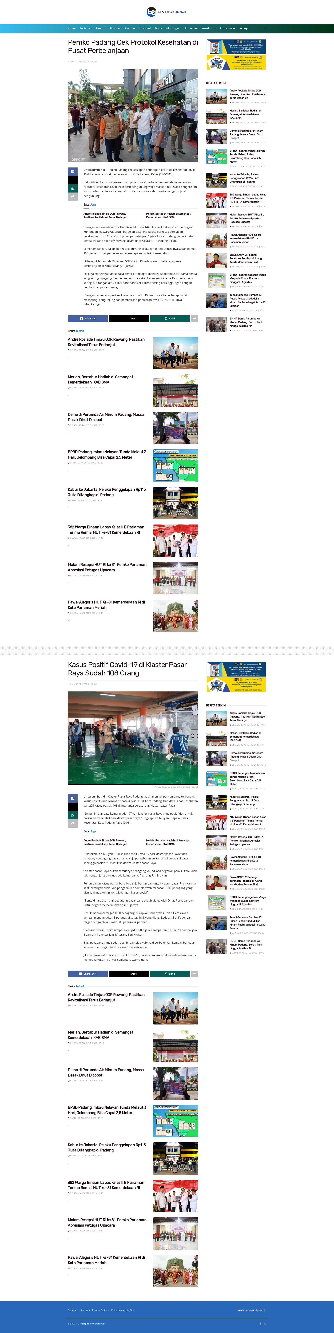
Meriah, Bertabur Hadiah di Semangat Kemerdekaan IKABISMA (245, 114)
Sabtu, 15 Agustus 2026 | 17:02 (247, 310)
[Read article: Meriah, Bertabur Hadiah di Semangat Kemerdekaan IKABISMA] (175, 390)
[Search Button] (265, 28)
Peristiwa (85, 28)
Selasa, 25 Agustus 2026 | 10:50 (86, 425)
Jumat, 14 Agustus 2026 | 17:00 (247, 330)
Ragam (130, 28)
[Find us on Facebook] (260, 1324)
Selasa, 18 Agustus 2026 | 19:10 (86, 613)
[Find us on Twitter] (264, 1324)
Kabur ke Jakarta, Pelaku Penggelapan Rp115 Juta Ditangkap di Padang (244, 178)
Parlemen (191, 28)
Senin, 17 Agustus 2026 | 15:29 (247, 287)
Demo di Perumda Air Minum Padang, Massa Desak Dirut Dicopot (246, 134)
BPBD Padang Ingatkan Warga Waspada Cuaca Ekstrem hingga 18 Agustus (248, 278)
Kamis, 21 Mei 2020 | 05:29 (82, 61)
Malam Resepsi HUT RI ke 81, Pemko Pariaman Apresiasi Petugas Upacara (247, 218)
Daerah (101, 28)
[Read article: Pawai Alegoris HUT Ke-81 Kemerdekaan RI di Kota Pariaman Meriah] (175, 616)
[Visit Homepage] (167, 12)
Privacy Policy (99, 1310)
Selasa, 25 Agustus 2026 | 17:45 (86, 388)
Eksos (158, 28)
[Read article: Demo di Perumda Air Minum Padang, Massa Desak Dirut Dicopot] (175, 428)
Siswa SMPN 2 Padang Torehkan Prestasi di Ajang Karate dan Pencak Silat (246, 258)
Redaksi (72, 1310)
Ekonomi (116, 28)
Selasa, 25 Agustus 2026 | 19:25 (86, 350)
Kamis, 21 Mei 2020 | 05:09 (82, 684)
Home (72, 28)
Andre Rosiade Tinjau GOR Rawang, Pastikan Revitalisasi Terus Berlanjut (247, 94)
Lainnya (244, 28)
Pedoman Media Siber (123, 1310)
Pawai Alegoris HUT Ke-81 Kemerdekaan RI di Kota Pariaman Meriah (245, 238)
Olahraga (172, 28)
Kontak (84, 1310)
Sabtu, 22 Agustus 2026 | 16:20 (86, 463)
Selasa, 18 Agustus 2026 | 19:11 (85, 575)
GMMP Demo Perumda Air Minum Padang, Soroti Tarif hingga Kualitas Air (246, 322)
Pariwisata (227, 28)
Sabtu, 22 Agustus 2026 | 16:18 (85, 500)
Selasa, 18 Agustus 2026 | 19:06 (248, 267)
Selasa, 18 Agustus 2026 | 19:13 (86, 538)
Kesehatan (209, 28)
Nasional (145, 28)
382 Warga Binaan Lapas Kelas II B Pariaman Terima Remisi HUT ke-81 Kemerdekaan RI (248, 198)
